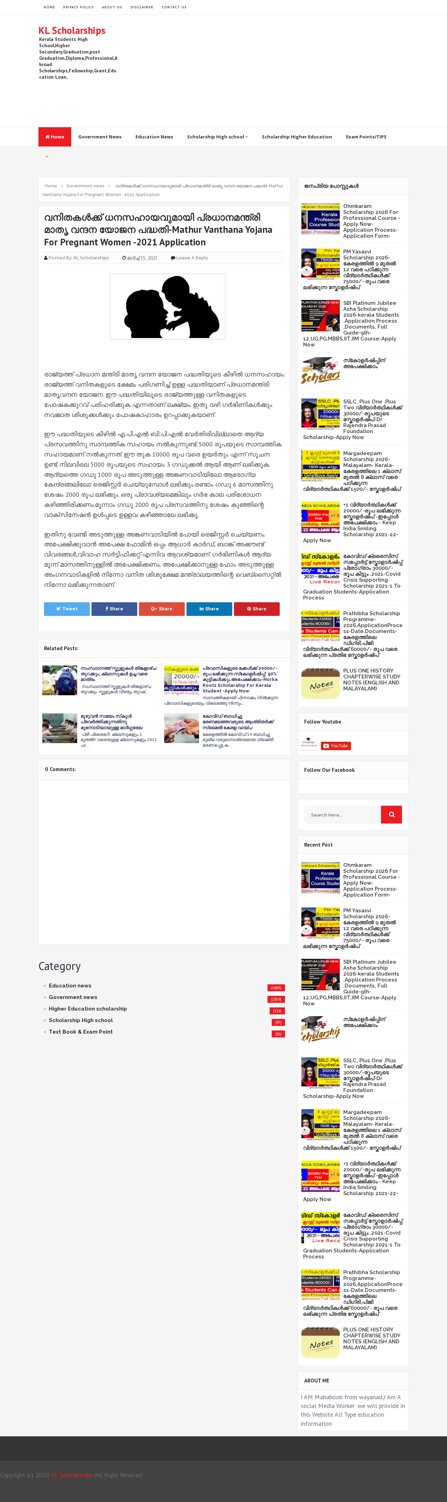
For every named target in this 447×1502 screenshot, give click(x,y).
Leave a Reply (192, 257)
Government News (100, 137)
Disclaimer (142, 7)
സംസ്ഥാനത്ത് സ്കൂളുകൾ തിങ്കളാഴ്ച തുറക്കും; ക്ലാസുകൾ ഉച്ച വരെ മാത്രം (118, 674)
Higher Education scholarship (88, 1009)
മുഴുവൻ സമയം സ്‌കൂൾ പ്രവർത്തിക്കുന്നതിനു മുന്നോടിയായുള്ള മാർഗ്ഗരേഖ (111, 721)
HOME (49, 7)
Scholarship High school (216, 137)
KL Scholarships (71, 30)
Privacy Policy (78, 7)
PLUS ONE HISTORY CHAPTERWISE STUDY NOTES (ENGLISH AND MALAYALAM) (371, 680)
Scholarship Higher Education (297, 137)
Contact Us (174, 7)
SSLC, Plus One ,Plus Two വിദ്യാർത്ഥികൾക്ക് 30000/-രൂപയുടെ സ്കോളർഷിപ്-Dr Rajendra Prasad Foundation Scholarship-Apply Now (352, 419)
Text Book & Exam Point (81, 1032)
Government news (73, 997)
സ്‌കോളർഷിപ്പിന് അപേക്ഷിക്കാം (364, 363)
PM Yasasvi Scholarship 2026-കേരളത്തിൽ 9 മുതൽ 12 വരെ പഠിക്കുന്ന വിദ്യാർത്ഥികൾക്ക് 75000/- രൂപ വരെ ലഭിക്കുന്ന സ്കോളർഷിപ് (349, 269)
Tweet (70, 608)
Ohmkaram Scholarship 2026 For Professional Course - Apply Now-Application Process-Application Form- (371, 221)
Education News (154, 137)
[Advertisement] (281, 71)
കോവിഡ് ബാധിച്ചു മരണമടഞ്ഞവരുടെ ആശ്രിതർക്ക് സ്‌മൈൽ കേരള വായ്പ (238, 721)
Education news (70, 986)
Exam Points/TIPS (366, 137)
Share (116, 608)
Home (57, 137)
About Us (112, 7)
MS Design (297, 1493)
